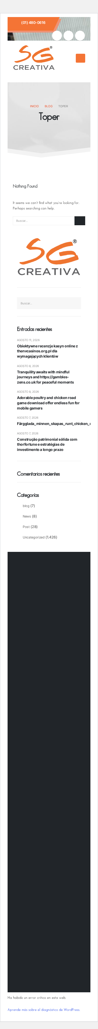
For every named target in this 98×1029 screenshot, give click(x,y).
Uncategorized (33, 537)
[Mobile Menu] (80, 58)
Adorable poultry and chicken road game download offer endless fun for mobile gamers (48, 402)
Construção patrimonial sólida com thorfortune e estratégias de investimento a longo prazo (47, 444)
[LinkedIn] (80, 36)
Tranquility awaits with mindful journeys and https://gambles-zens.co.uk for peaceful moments (45, 377)
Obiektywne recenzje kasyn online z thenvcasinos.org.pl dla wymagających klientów (47, 351)
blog (26, 506)
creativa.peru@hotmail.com (41, 779)
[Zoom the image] (36, 650)
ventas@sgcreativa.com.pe (40, 773)
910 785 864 (32, 741)
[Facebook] (57, 36)
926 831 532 (32, 752)
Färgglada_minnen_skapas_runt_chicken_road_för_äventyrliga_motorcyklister (49, 423)
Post (26, 527)
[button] (70, 58)
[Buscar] (79, 220)
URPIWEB (73, 980)
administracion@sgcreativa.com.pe (47, 798)
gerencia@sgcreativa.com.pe (42, 785)
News (27, 516)
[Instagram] (68, 36)
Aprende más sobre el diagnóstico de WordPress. (44, 1009)
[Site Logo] (34, 58)
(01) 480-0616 (33, 22)
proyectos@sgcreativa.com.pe (43, 792)
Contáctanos (30, 611)
